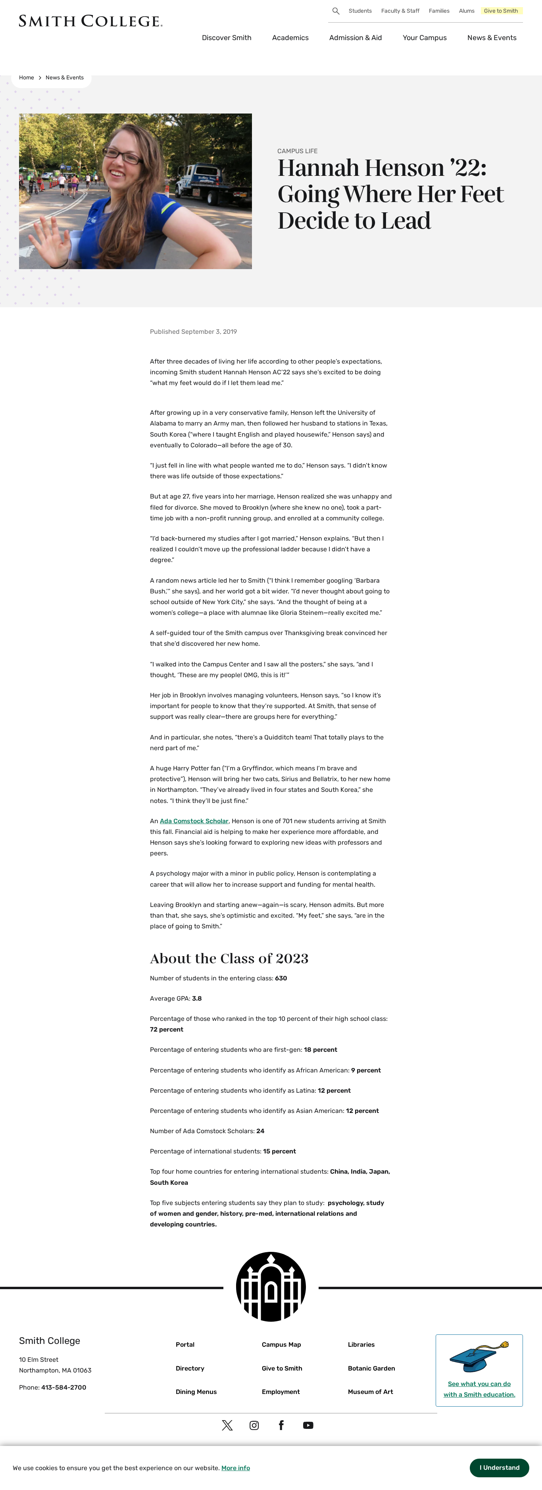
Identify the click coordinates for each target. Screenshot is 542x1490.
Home (26, 77)
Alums (467, 11)
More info (235, 1468)
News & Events (492, 37)
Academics (290, 37)
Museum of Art (370, 1392)
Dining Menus (196, 1392)
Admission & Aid (355, 37)
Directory (190, 1368)
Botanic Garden (371, 1368)
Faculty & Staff (400, 11)
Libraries (361, 1344)
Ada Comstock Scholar (194, 821)
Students (360, 11)
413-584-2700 (63, 1387)
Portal (185, 1344)
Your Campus (425, 37)
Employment (281, 1392)
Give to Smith (501, 11)
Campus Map (281, 1344)
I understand (500, 1467)
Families (439, 11)
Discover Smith (227, 37)
